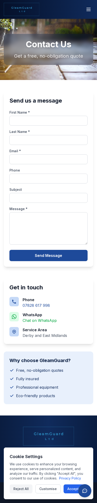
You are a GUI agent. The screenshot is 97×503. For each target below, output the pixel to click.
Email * (15, 151)
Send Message (48, 255)
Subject (15, 190)
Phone (14, 170)
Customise (48, 489)
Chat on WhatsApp (40, 320)
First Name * (19, 112)
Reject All (21, 489)
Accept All (75, 489)
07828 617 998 (36, 305)
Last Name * (19, 132)
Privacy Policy (70, 478)
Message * (18, 209)
